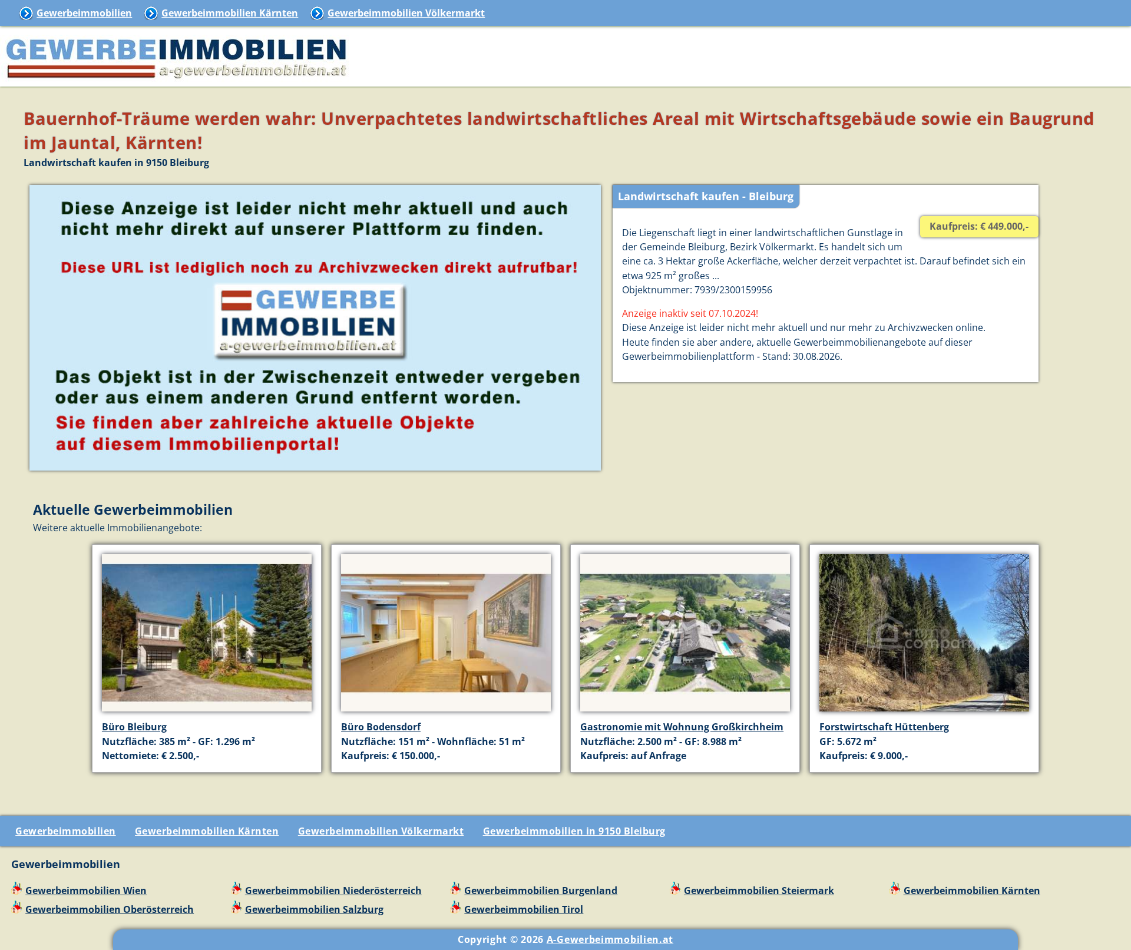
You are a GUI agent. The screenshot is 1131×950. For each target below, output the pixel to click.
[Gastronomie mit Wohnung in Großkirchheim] (685, 712)
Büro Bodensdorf (381, 726)
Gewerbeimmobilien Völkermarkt (406, 12)
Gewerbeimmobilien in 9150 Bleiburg (574, 831)
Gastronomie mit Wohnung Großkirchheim (681, 726)
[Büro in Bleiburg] (207, 712)
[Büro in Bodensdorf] (446, 712)
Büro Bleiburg (134, 726)
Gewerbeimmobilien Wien (86, 890)
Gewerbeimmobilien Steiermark (759, 890)
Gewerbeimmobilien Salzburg (314, 909)
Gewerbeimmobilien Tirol (523, 909)
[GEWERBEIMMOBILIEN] (176, 79)
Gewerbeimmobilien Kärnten (229, 12)
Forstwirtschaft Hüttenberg (884, 726)
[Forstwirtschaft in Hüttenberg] (924, 712)
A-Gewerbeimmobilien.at (610, 939)
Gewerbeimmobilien (84, 12)
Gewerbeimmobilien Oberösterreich (109, 909)
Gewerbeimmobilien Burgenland (540, 890)
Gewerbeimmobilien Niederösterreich (333, 890)
